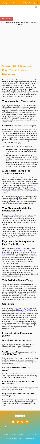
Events (33, 435)
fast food (15, 217)
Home (6, 435)
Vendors (20, 435)
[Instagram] (22, 422)
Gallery (27, 435)
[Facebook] (13, 422)
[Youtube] (27, 422)
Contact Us (9, 438)
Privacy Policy (19, 438)
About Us (13, 435)
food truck (22, 178)
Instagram (16, 196)
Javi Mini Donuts (20, 248)
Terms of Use (30, 438)
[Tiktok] (18, 422)
